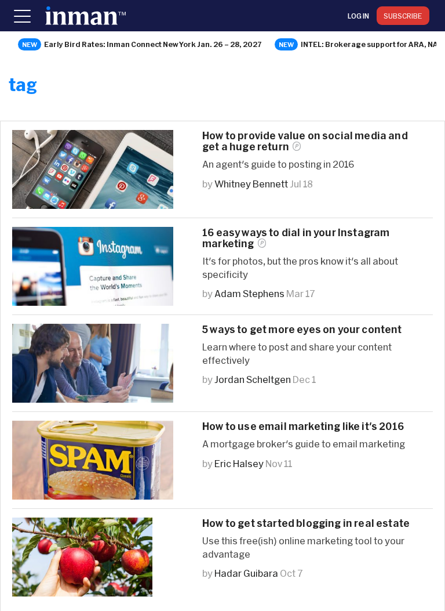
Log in (358, 16)
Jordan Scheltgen (252, 379)
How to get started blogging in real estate (306, 523)
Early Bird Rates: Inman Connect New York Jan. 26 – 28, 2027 (153, 44)
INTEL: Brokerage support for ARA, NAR (372, 44)
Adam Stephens (249, 293)
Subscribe (403, 16)
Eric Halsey (239, 463)
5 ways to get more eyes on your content (302, 329)
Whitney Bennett (251, 183)
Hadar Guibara (246, 573)
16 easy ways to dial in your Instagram (295, 238)
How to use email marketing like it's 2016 (303, 426)
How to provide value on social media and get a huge (305, 141)
